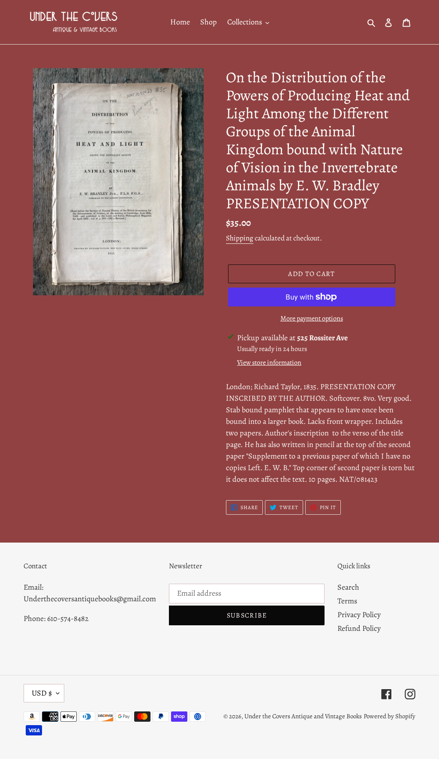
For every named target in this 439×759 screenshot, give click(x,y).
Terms (347, 601)
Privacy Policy (359, 614)
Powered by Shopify (389, 716)
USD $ (42, 693)
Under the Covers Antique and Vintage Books (303, 716)
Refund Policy (359, 628)
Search (348, 587)
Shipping (239, 238)
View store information (269, 362)
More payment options (311, 318)
